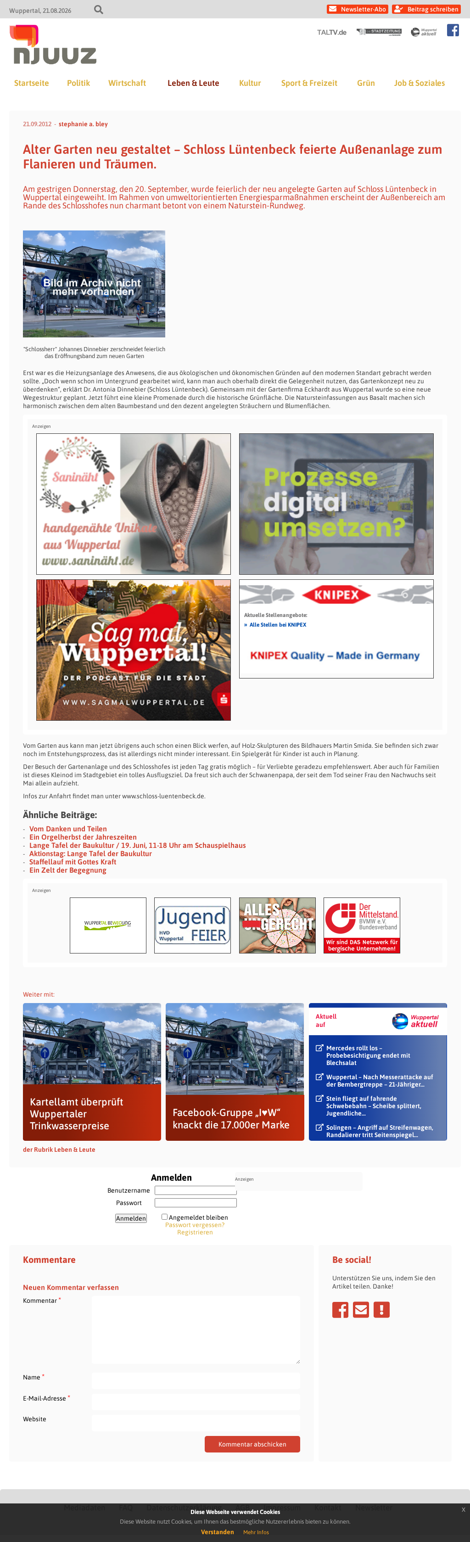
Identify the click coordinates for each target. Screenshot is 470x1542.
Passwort (129, 1202)
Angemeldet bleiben (198, 1217)
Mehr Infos (256, 1532)
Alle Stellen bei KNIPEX (275, 624)
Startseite (31, 83)
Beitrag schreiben (433, 9)
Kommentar (42, 1300)
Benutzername (128, 1190)
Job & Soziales (419, 83)
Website (34, 1419)
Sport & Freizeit (309, 83)
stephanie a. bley (83, 124)
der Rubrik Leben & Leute (59, 1149)
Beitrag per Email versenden (361, 1310)
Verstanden (217, 1532)
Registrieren (195, 1232)
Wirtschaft (127, 83)
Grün (366, 83)
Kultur (250, 83)
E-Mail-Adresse (46, 1398)
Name (34, 1377)
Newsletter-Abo (363, 9)
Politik (78, 83)
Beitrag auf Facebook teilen (340, 1310)
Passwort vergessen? (194, 1224)
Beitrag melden (382, 1310)
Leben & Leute (193, 83)
